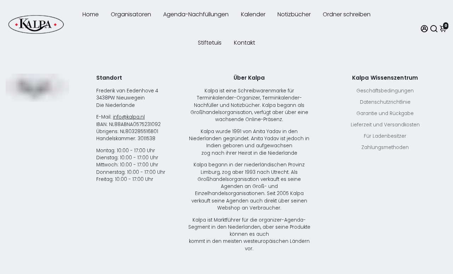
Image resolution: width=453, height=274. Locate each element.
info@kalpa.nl (129, 117)
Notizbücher (294, 14)
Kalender (253, 14)
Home (90, 14)
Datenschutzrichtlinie (385, 102)
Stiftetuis (210, 43)
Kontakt (244, 43)
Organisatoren (131, 14)
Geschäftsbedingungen (385, 90)
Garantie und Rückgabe (385, 113)
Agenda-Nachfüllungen (196, 14)
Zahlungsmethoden (385, 147)
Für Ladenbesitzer (385, 136)
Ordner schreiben (347, 14)
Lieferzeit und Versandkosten (385, 124)
